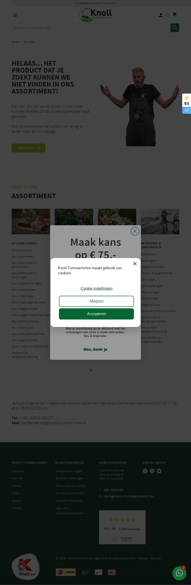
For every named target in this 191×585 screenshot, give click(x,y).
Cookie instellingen (97, 288)
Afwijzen (96, 301)
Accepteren (96, 314)
